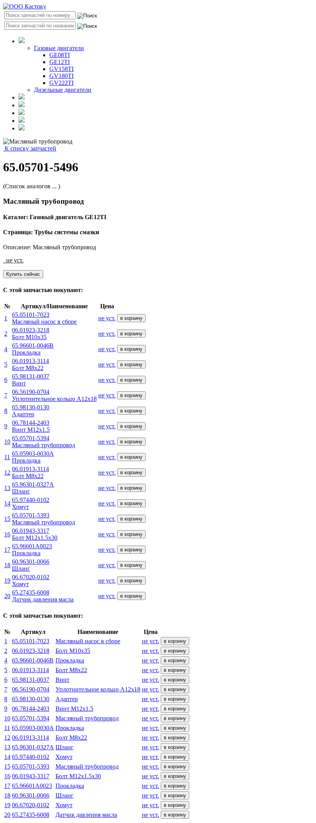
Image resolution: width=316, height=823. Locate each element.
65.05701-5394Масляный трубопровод (43, 441)
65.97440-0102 (30, 757)
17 (7, 549)
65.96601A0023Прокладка (32, 549)
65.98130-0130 (30, 699)
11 (7, 457)
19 (7, 580)
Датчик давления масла (86, 814)
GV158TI (61, 69)
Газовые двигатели (59, 48)
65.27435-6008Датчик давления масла (43, 596)
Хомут (63, 757)
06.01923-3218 (30, 650)
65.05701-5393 (30, 766)
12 (7, 472)
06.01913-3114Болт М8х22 (30, 364)
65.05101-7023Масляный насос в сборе (44, 318)
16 (7, 534)
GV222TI (61, 82)
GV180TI (61, 76)
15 (7, 518)
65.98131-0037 (30, 679)
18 (7, 565)
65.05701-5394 (30, 718)
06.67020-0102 (30, 805)
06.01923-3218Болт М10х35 (30, 333)
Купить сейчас (23, 274)
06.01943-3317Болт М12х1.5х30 (34, 534)
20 (7, 596)
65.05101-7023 (30, 641)
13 (7, 488)
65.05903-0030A (33, 728)
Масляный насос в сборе (87, 641)
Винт (62, 679)
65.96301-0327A (33, 747)
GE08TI (59, 55)
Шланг (64, 747)
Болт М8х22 (71, 670)
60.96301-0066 (30, 795)
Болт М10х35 (72, 650)
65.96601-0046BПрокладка (33, 349)
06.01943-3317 (30, 776)
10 (7, 441)
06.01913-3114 (30, 670)
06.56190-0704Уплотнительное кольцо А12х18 (54, 395)
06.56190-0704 (30, 689)
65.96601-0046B (33, 660)
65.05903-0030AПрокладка (33, 457)
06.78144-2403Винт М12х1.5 (31, 426)
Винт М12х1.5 (74, 708)
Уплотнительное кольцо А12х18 (97, 689)
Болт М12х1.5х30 (78, 776)
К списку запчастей (29, 148)
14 (7, 503)
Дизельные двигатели (62, 89)
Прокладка (69, 660)
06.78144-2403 (30, 708)
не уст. (107, 318)
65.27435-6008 (30, 814)
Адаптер (66, 699)
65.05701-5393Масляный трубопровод (43, 519)
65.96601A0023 (32, 785)
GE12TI (59, 62)
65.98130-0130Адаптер (30, 410)
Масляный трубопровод (87, 718)
